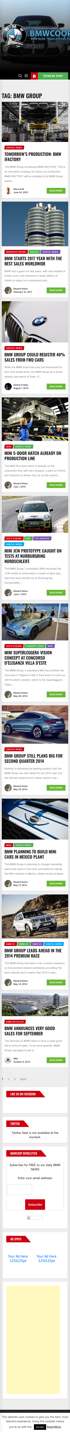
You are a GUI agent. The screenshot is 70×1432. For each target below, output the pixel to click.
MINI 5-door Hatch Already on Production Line (32, 455)
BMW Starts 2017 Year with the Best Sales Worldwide (33, 261)
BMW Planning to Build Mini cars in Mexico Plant (30, 854)
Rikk (15, 1058)
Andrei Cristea (20, 384)
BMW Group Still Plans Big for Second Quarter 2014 (33, 758)
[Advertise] (18, 1249)
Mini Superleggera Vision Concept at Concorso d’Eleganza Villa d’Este (28, 657)
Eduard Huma (20, 288)
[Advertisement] (33, 1340)
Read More (56, 190)
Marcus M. (18, 189)
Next (23, 1079)
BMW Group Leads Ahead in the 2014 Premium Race (33, 953)
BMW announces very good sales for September (29, 1031)
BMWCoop (18, 1103)
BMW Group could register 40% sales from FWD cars (34, 357)
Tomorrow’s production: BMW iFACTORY (32, 156)
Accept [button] (40, 1426)
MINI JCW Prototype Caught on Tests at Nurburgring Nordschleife (33, 555)
